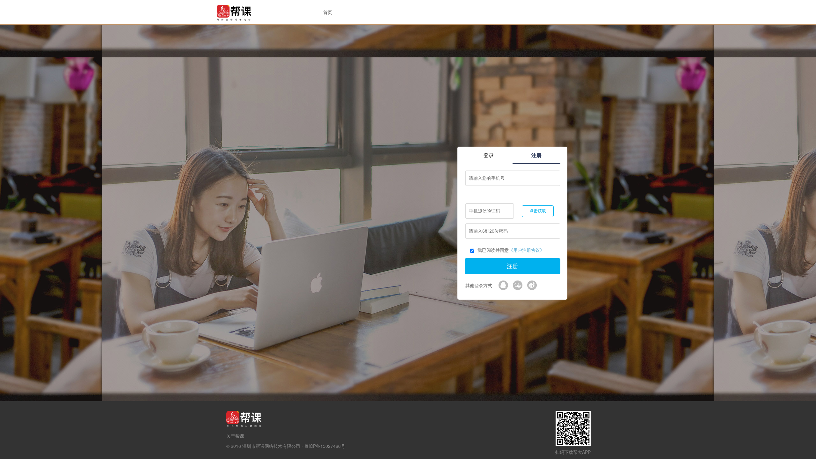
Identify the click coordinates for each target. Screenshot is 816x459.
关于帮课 (235, 436)
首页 (327, 12)
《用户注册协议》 (526, 250)
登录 (489, 155)
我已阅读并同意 (510, 250)
